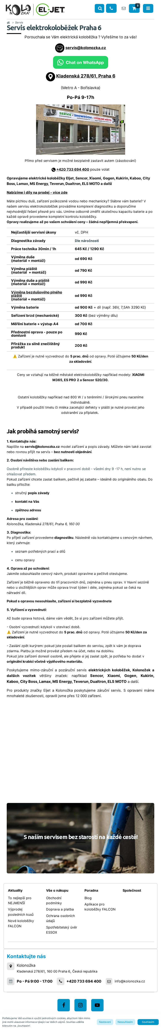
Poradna (91, 890)
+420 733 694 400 (72, 169)
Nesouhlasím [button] (125, 1022)
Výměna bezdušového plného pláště (36, 294)
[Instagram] (80, 1005)
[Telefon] (111, 8)
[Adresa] (10, 966)
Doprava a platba (60, 909)
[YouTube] (97, 1005)
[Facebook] (63, 1005)
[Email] (123, 8)
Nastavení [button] (105, 1022)
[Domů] (35, 9)
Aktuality (15, 890)
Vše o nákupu (57, 890)
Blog (88, 898)
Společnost (132, 890)
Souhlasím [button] (148, 1022)
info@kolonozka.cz (130, 981)
